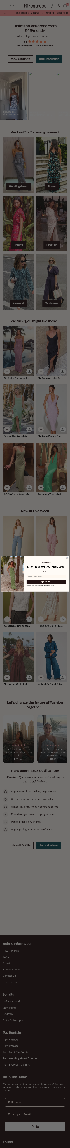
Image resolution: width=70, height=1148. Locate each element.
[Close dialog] (67, 558)
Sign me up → (46, 582)
